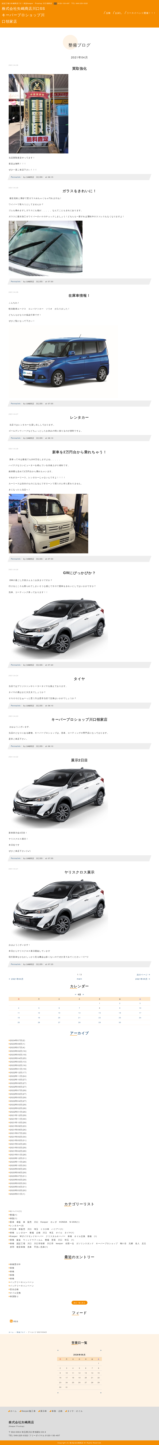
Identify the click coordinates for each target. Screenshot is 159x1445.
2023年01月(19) (18, 1068)
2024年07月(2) (17, 1040)
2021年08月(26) (18, 1129)
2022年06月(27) (18, 1093)
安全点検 (14, 1289)
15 (100, 1013)
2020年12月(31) (18, 1158)
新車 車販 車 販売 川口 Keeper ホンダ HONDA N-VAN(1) (45, 1221)
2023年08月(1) (17, 1043)
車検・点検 (57, 1411)
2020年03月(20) (18, 1190)
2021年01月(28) (18, 1154)
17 (140, 1013)
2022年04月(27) (18, 1101)
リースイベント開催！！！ (141, 12)
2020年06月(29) (18, 1179)
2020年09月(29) (18, 1168)
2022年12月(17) (18, 1072)
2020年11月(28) (18, 1161)
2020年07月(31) (18, 1176)
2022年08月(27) (18, 1086)
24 (140, 1018)
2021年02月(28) (18, 1151)
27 (59, 1022)
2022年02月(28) (18, 1108)
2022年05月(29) (18, 1097)
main (79, 978)
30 (120, 1022)
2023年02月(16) (18, 1065)
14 (79, 1013)
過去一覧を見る (79, 1303)
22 (100, 1018)
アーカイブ (79, 1032)
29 (100, 1022)
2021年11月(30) (18, 1118)
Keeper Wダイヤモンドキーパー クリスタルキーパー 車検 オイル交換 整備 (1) (53, 1236)
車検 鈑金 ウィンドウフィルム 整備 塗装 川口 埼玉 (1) (42, 1239)
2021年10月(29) (18, 1122)
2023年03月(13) (18, 1061)
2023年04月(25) (18, 1058)
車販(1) (13, 1218)
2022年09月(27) (18, 1083)
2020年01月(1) (17, 1193)
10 (140, 1008)
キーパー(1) (16, 1211)
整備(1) (13, 1214)
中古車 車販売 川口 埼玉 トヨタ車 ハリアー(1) (36, 1229)
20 (59, 1018)
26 (39, 1022)
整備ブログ (21, 1332)
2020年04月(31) (18, 1186)
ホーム (11, 1332)
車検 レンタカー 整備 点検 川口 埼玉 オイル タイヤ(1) (42, 1232)
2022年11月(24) (18, 1076)
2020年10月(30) (18, 1165)
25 (19, 1022)
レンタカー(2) (17, 1225)
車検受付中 (15, 1264)
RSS (15, 1321)
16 (120, 1013)
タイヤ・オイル (75, 1411)
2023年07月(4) (17, 1047)
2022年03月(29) (18, 1104)
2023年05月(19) (18, 1054)
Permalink (15, 177)
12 (39, 1013)
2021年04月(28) (18, 1143)
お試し (118, 12)
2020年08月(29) (18, 1172)
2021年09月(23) (18, 1126)
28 (79, 1022)
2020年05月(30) (18, 1183)
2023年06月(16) (18, 1051)
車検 (12, 1267)
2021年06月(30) (18, 1136)
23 (120, 1018)
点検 (108, 12)
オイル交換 (15, 1292)
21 (79, 1018)
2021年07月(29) (18, 1133)
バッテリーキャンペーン (22, 1282)
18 (19, 1018)
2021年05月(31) (18, 1140)
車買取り (14, 1296)
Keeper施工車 (29, 1411)
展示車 (43, 1411)
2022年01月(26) (18, 1111)
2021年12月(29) (18, 1115)
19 (39, 1018)
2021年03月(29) (18, 1147)
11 (19, 1013)
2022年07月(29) (18, 1090)
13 (59, 1013)
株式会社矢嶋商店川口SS (23, 8)
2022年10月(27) (18, 1079)
